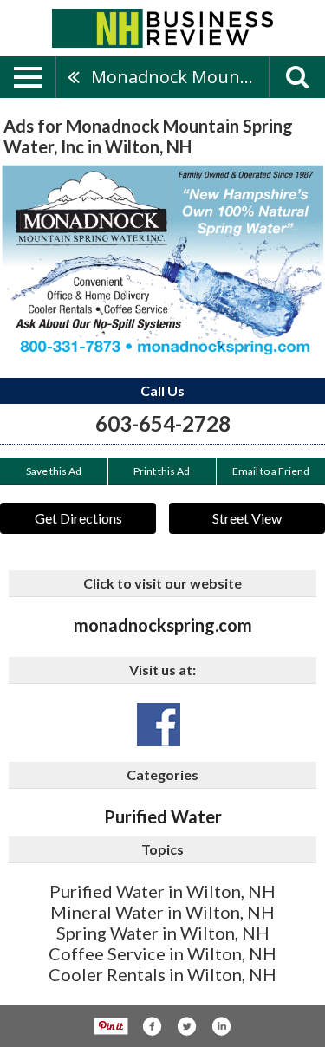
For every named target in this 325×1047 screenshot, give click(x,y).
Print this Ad (161, 471)
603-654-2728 (163, 423)
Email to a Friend (270, 471)
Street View (247, 518)
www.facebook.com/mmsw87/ (158, 724)
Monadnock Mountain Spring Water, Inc (180, 76)
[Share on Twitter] (186, 1026)
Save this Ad (53, 471)
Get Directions (78, 518)
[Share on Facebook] (151, 1026)
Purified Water (163, 816)
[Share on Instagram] (221, 1026)
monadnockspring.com (163, 625)
